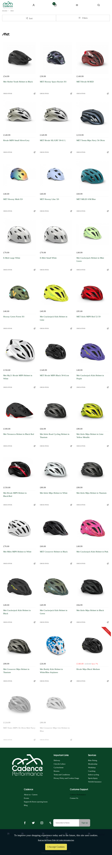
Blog (26, 805)
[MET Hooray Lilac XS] (56, 175)
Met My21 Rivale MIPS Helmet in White (17, 377)
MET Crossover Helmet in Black (54, 552)
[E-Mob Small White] (56, 234)
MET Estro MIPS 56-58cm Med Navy (19, 728)
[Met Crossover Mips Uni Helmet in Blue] (56, 704)
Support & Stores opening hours (36, 802)
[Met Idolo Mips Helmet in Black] (92, 586)
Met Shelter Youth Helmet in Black (18, 82)
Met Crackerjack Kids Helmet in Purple (90, 377)
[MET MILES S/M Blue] (92, 175)
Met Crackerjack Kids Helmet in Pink (92, 552)
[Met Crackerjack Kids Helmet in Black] (19, 586)
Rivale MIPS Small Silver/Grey (16, 140)
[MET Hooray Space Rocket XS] (56, 58)
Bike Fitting (92, 760)
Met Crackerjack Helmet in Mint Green (90, 259)
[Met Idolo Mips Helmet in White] (56, 469)
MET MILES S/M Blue (86, 199)
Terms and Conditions (62, 775)
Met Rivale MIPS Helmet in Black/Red (15, 494)
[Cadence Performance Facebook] (25, 823)
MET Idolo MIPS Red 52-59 (88, 317)
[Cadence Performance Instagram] (42, 823)
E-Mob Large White (11, 258)
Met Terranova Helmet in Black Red (18, 434)
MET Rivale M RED (85, 82)
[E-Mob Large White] (19, 234)
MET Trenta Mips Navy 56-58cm (90, 140)
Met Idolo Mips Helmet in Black (90, 610)
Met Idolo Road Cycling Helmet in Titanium (54, 435)
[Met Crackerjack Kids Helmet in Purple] (92, 351)
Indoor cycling (93, 775)
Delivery (57, 760)
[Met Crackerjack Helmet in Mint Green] (92, 234)
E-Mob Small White (48, 258)
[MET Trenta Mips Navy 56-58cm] (92, 116)
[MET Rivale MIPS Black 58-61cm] (56, 351)
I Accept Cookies (56, 846)
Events (26, 798)
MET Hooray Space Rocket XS (53, 82)
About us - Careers (30, 795)
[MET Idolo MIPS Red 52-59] (92, 293)
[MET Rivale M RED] (92, 58)
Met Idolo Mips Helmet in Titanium (91, 493)
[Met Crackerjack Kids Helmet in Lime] (56, 293)
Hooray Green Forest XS (13, 317)
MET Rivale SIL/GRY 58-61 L (53, 140)
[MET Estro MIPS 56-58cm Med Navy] (19, 704)
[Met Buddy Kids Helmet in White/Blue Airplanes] (56, 645)
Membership (92, 764)
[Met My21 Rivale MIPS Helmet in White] (19, 351)
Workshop (92, 767)
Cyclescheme (59, 767)
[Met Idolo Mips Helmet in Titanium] (92, 469)
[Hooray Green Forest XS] (19, 293)
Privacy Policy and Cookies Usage (66, 778)
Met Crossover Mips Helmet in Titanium (16, 670)
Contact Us (74, 798)
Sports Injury (93, 778)
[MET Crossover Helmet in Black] (56, 528)
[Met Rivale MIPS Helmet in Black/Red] (19, 469)
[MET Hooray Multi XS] (19, 175)
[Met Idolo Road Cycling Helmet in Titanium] (56, 410)
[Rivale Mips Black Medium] (92, 645)
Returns (56, 771)
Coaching (91, 771)
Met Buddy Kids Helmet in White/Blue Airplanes (51, 670)
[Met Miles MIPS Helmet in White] (19, 528)
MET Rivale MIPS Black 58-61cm (54, 375)
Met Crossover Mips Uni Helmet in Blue (55, 729)
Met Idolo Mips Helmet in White (53, 493)
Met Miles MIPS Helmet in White (17, 552)
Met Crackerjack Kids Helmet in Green (53, 612)
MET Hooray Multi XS (13, 199)
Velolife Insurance (94, 782)
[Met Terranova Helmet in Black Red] (19, 410)
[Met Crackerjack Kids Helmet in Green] (56, 586)
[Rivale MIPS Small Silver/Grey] (19, 116)
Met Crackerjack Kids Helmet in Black (17, 612)
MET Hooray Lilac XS (49, 199)
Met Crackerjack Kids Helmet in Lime (53, 318)
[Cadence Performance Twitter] (33, 823)
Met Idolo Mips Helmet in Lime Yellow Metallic (89, 435)
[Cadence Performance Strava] (50, 823)
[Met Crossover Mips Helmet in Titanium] (19, 645)
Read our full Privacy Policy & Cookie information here (56, 840)
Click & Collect (59, 764)
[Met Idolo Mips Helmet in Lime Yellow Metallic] (92, 410)
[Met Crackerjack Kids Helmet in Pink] (92, 528)
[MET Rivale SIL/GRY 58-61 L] (56, 116)
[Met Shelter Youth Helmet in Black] (19, 58)
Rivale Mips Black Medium (88, 669)
